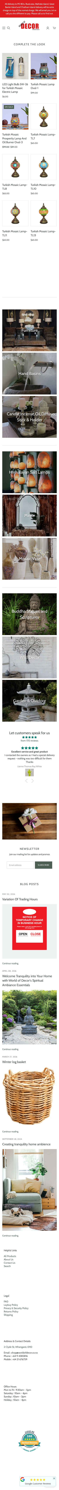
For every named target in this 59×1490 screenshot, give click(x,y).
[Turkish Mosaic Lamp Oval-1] (44, 66)
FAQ (6, 1301)
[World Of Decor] (29, 26)
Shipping (8, 1314)
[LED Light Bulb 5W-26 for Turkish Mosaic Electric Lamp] (15, 66)
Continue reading (10, 963)
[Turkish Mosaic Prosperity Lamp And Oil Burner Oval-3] (15, 116)
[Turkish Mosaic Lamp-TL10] (44, 167)
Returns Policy (11, 1311)
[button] (27, 781)
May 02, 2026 (8, 894)
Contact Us (9, 1262)
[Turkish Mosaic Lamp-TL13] (44, 213)
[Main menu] (3, 28)
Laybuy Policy (11, 1304)
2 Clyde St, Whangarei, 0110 (18, 1346)
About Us (8, 1259)
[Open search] (8, 28)
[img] (29, 737)
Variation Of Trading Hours (20, 899)
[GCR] (22, 1479)
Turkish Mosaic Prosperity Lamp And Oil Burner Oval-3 (14, 138)
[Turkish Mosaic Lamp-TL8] (15, 167)
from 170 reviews (29, 740)
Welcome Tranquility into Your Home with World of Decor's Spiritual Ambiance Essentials (27, 980)
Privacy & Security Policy (16, 1308)
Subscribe (43, 865)
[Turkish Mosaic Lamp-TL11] (15, 213)
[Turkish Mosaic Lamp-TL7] (44, 116)
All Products (10, 1256)
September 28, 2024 (12, 1139)
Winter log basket (14, 1062)
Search (7, 1266)
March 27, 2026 (9, 1057)
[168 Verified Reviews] (29, 1453)
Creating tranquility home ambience (26, 1144)
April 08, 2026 (9, 971)
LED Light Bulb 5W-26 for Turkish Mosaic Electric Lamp (15, 88)
